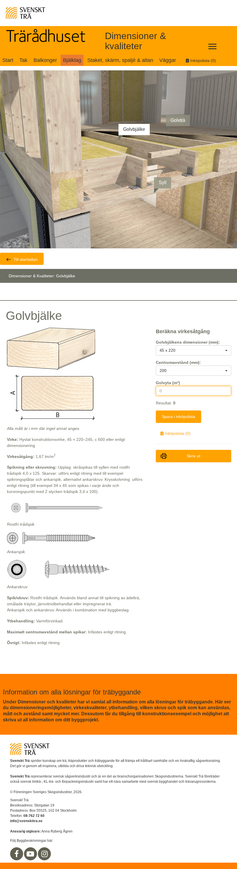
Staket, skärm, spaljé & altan (120, 60)
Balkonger (45, 60)
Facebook (16, 853)
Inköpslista (202, 60)
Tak (23, 60)
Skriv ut (193, 456)
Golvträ (178, 120)
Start (7, 60)
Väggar (167, 60)
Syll (162, 182)
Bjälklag (72, 60)
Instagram (44, 853)
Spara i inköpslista (178, 416)
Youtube (30, 853)
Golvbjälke (134, 129)
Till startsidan (26, 259)
